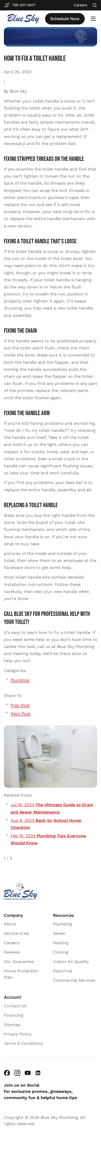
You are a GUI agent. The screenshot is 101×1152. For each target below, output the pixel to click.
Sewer (59, 933)
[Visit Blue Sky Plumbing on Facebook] (7, 1073)
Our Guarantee (19, 961)
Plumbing (20, 680)
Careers (11, 942)
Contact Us (15, 1005)
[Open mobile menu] (93, 18)
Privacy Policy (17, 1034)
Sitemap (12, 1024)
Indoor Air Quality (71, 961)
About (10, 923)
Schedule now (65, 18)
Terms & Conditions (23, 1043)
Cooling (60, 952)
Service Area (16, 933)
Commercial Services (74, 980)
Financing (13, 1015)
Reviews (12, 952)
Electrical (62, 970)
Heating (61, 942)
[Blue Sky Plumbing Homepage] (23, 19)
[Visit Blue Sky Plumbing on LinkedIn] (38, 1073)
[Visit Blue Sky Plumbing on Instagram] (17, 1073)
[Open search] (94, 5)
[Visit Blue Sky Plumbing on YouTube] (28, 1073)
